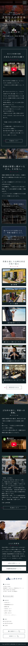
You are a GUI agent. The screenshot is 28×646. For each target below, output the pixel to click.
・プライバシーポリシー (9, 615)
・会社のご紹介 (7, 611)
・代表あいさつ (7, 608)
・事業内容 (6, 606)
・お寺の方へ (6, 602)
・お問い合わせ (7, 613)
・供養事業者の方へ (8, 604)
